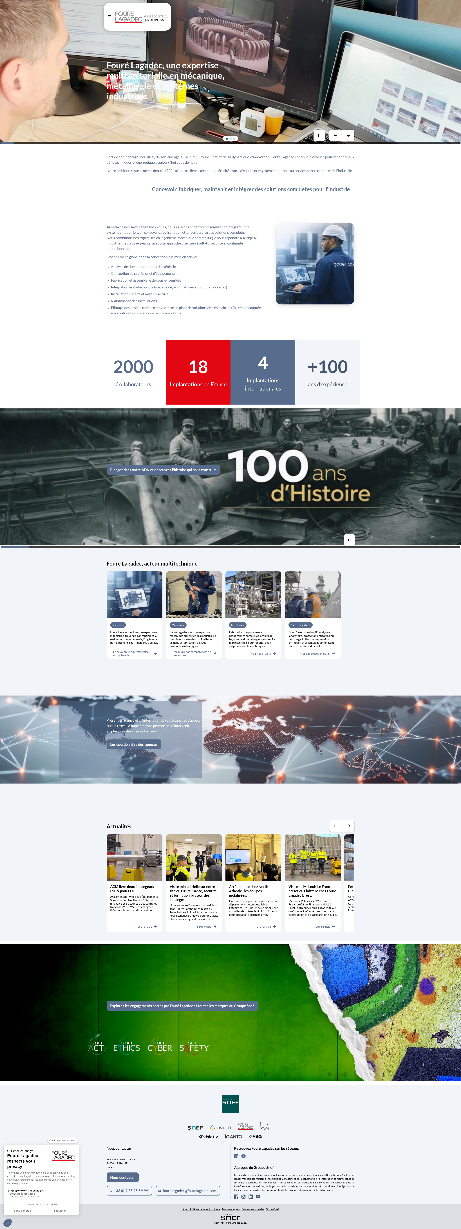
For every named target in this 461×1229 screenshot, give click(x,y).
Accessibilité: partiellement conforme (201, 1209)
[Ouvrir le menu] (109, 16)
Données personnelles (252, 1209)
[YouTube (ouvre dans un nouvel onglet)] (243, 1156)
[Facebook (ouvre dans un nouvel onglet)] (236, 1196)
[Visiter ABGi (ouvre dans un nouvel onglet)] (255, 1135)
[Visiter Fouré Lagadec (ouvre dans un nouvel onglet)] (245, 1126)
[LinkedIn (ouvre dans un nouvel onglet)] (236, 1156)
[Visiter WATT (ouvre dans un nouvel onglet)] (266, 1124)
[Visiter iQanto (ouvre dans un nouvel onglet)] (233, 1135)
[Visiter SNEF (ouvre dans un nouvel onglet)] (195, 1127)
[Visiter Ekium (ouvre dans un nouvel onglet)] (220, 1127)
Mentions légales (231, 1209)
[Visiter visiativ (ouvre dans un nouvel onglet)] (208, 1135)
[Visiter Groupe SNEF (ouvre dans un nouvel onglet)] (230, 1104)
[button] (227, 139)
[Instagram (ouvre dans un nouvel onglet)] (243, 1196)
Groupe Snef (272, 1209)
